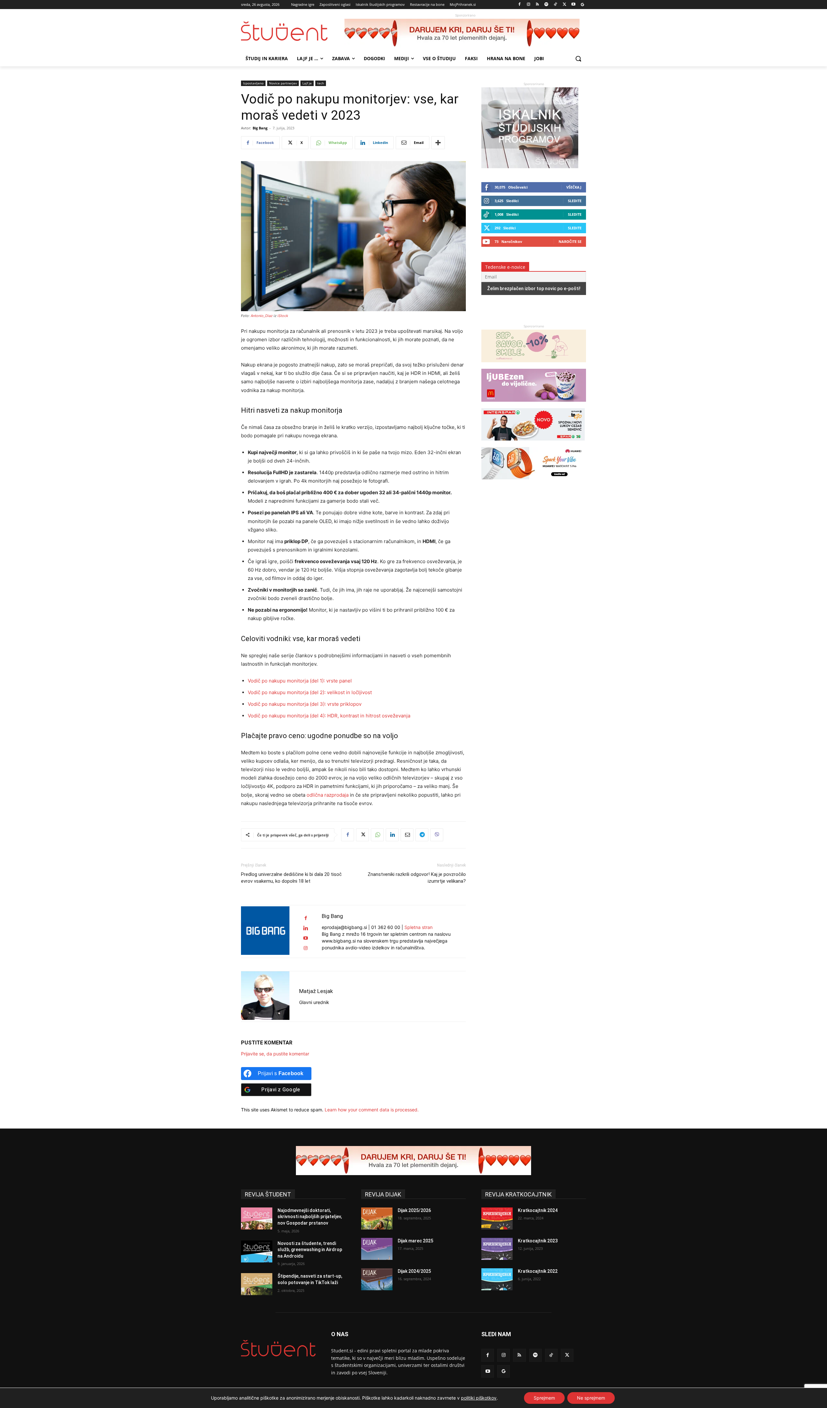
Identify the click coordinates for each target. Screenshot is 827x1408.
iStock (282, 315)
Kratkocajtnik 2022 (538, 1271)
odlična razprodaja (328, 795)
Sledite (574, 200)
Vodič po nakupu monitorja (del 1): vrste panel (300, 681)
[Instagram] (528, 4)
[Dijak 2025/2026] (377, 1218)
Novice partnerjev (283, 83)
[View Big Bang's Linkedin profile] (305, 928)
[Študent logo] (292, 31)
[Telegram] (421, 834)
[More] (438, 142)
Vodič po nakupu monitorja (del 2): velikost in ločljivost (310, 692)
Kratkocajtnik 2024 (538, 1210)
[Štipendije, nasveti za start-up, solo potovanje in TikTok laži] (256, 1284)
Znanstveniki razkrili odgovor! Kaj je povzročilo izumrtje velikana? (417, 877)
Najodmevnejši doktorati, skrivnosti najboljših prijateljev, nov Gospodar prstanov (309, 1217)
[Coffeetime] (533, 365)
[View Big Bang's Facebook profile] (305, 918)
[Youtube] (573, 4)
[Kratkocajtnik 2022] (497, 1279)
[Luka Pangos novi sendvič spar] (533, 444)
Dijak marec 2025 (415, 1240)
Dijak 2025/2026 (414, 1210)
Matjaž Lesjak (316, 991)
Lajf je (307, 83)
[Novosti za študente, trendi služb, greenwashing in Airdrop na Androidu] (256, 1251)
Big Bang (260, 128)
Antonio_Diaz (262, 315)
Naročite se (570, 241)
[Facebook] (519, 4)
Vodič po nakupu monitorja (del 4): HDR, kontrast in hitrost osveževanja (329, 716)
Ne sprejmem (591, 1398)
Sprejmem (544, 1398)
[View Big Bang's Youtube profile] (305, 938)
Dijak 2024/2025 (414, 1271)
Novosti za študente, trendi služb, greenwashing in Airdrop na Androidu (309, 1250)
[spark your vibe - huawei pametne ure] (533, 482)
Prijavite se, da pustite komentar (275, 1053)
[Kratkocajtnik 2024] (497, 1218)
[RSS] (537, 4)
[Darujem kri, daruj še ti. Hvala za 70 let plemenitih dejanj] (465, 33)
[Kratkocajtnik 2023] (497, 1249)
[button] (578, 58)
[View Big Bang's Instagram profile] (305, 948)
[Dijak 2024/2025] (377, 1279)
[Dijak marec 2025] (377, 1249)
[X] (564, 4)
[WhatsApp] (377, 834)
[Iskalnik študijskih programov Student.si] (529, 166)
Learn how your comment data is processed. (372, 1109)
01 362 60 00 (385, 927)
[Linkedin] (392, 834)
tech (320, 83)
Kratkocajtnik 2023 (538, 1240)
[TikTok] (555, 4)
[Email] (407, 834)
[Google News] (582, 4)
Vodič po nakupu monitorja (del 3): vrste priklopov (304, 704)
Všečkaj (573, 187)
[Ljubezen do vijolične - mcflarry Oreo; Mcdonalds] (533, 405)
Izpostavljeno (253, 83)
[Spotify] (546, 4)
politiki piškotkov (479, 1398)
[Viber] (436, 834)
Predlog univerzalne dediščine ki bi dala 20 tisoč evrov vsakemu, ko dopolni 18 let (291, 877)
